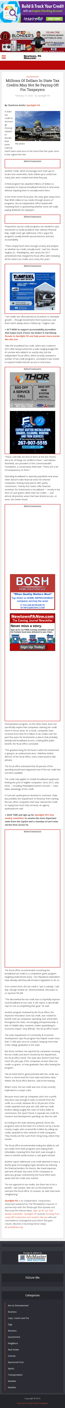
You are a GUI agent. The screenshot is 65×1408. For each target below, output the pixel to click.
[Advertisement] (32, 542)
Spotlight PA (44, 95)
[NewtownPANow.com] (32, 57)
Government (32, 76)
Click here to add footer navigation (32, 1403)
